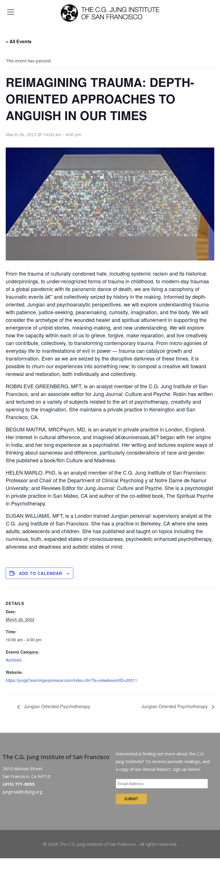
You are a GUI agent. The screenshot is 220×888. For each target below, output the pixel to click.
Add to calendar (40, 573)
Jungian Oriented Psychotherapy (56, 706)
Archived (13, 660)
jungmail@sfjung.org (22, 792)
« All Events (19, 41)
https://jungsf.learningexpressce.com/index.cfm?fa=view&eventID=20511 (71, 680)
